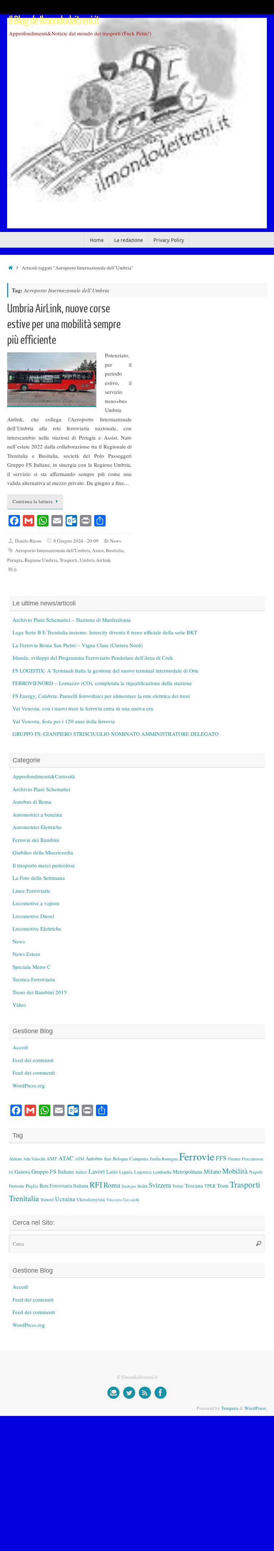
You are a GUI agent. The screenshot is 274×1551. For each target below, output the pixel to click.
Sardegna (129, 1186)
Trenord (47, 1199)
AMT (51, 1158)
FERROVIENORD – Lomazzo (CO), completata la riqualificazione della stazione (102, 683)
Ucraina (65, 1199)
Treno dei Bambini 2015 (39, 992)
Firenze (234, 1158)
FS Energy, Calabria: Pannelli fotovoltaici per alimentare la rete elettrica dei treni (101, 695)
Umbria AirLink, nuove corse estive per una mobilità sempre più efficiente (64, 324)
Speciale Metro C (31, 966)
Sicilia (142, 1186)
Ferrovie (196, 1156)
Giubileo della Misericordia (42, 852)
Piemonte (16, 1186)
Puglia (32, 1186)
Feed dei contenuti (33, 1060)
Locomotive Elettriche (36, 928)
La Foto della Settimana (38, 877)
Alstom (15, 1159)
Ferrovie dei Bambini (35, 839)
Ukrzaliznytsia (91, 1199)
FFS (221, 1158)
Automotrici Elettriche (37, 827)
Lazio (112, 1171)
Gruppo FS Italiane (52, 1171)
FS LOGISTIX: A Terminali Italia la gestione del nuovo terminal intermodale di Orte (105, 670)
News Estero (26, 953)
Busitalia (114, 550)
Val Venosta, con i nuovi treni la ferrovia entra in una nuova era (82, 708)
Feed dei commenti (33, 1072)
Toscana (194, 1185)
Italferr (81, 1172)
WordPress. (255, 1408)
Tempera (229, 1408)
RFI (96, 1184)
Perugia (14, 560)
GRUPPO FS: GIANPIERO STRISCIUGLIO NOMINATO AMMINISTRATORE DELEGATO (115, 733)
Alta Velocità (34, 1158)
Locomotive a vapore (36, 903)
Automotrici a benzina (37, 814)
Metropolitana (187, 1171)
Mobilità (235, 1171)
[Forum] (113, 1393)
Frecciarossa (252, 1158)
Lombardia (162, 1172)
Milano (212, 1171)
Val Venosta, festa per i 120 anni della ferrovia (63, 721)
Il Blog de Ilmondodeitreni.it (54, 20)
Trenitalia (24, 1198)
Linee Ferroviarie (31, 890)
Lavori (96, 1171)
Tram (222, 1185)
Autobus (94, 1158)
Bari (107, 1158)
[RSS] (145, 1393)
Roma (111, 1185)
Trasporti (68, 560)
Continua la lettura (32, 501)
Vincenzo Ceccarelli (122, 1199)
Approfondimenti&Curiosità (43, 776)
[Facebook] (160, 1393)
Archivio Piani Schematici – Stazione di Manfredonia (71, 619)
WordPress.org (28, 1085)
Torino (177, 1186)
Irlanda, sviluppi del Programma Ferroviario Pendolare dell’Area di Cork (92, 657)
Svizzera (160, 1184)
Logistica (143, 1172)
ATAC (66, 1158)
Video (19, 1004)
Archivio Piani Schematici (41, 789)
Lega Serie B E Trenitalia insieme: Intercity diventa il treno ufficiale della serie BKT (104, 632)
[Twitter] (129, 1393)
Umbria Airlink (95, 560)
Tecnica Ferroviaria (33, 979)
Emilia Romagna (164, 1158)
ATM (79, 1158)
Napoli (256, 1172)
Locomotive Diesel (33, 916)
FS (11, 1172)
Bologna (120, 1158)
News (115, 540)
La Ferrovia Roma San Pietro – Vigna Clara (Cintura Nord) (77, 645)
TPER (209, 1186)
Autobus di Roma (31, 801)
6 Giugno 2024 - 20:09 (76, 540)
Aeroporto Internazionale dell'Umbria (52, 550)
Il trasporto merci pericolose (43, 865)
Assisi (98, 550)
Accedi (20, 1047)
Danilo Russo (28, 540)
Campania (139, 1158)
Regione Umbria (41, 560)
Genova (22, 1171)
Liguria (126, 1172)
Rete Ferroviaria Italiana (64, 1185)
